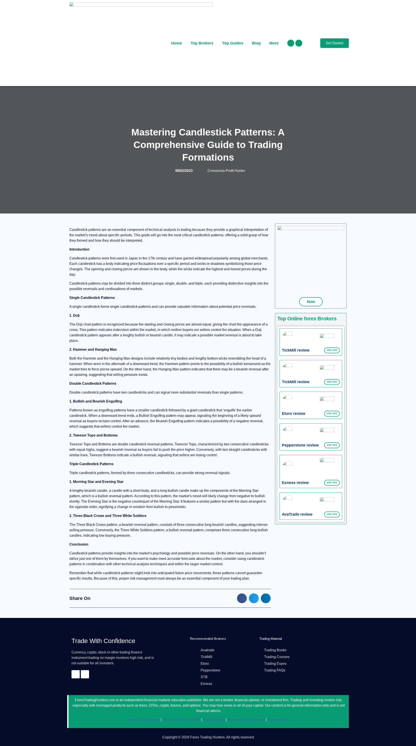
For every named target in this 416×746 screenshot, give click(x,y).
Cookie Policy (278, 720)
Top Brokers (202, 43)
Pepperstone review (300, 445)
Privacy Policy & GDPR (181, 720)
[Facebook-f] (290, 43)
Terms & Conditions (143, 720)
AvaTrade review (297, 514)
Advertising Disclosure (246, 720)
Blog (256, 43)
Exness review (295, 483)
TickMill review (295, 350)
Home (176, 43)
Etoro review (293, 413)
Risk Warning (213, 720)
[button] (242, 598)
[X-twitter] (298, 43)
